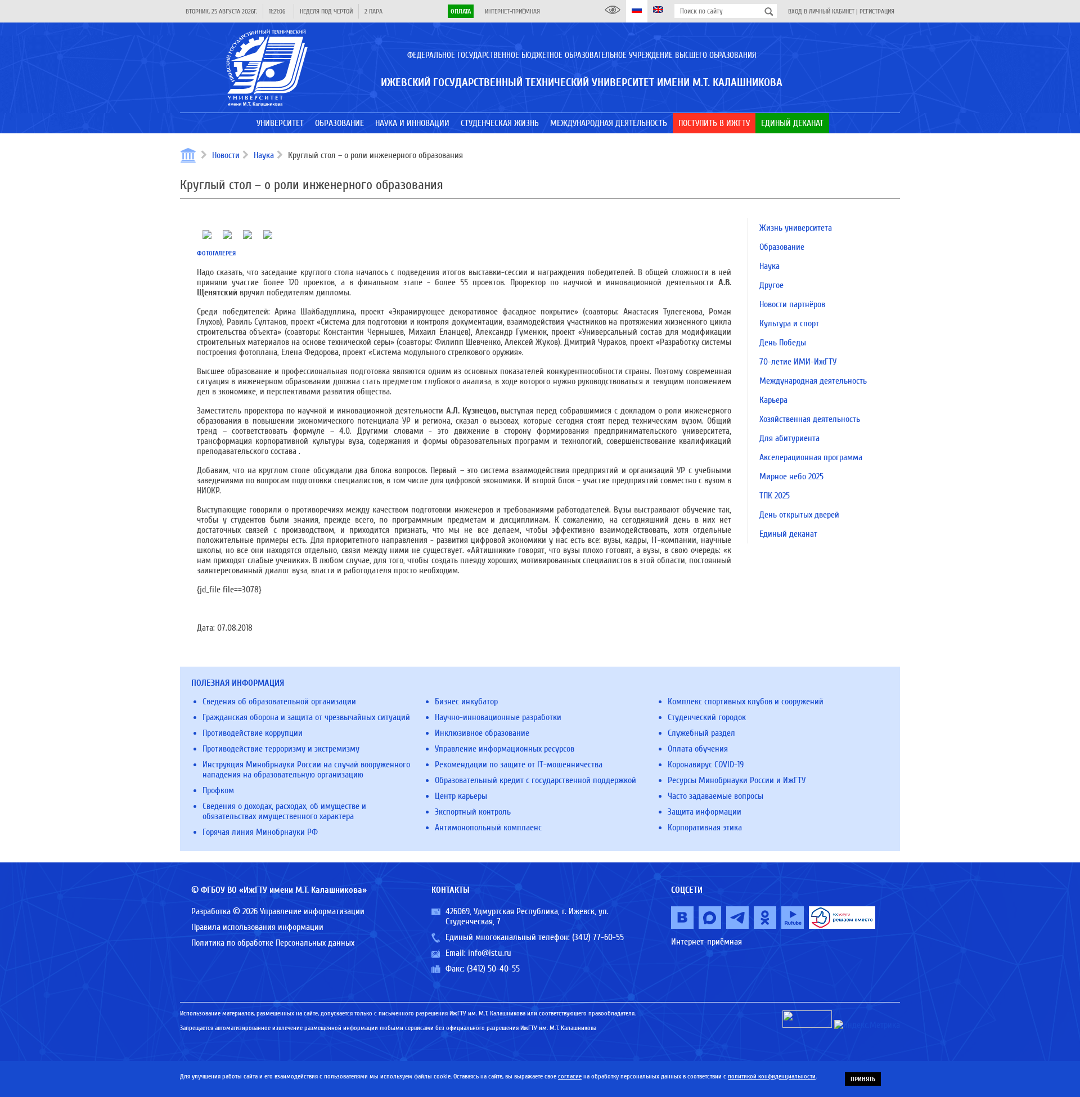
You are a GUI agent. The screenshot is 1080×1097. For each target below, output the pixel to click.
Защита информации (704, 812)
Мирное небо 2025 (791, 476)
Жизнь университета (795, 228)
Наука (264, 155)
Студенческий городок (707, 717)
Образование (781, 247)
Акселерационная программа (810, 457)
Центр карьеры (461, 796)
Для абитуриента (789, 438)
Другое (771, 285)
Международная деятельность (813, 381)
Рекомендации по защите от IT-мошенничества (518, 764)
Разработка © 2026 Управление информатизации (277, 911)
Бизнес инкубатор (466, 701)
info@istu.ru (489, 953)
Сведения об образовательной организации (279, 701)
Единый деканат (788, 534)
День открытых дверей (799, 515)
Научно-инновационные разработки (498, 717)
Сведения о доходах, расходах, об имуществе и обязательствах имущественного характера (284, 811)
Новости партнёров (792, 304)
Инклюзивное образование (482, 733)
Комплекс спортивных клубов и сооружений (746, 701)
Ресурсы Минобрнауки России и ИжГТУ (737, 780)
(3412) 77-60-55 (598, 937)
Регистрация (877, 11)
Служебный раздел (701, 733)
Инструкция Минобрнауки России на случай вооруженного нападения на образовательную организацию (306, 769)
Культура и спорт (789, 323)
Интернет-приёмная (512, 11)
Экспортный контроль (473, 812)
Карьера (773, 400)
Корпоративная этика (705, 827)
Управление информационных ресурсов (504, 749)
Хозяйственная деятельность (809, 419)
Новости (226, 155)
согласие (570, 1076)
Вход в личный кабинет (821, 11)
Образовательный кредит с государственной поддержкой (535, 780)
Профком (218, 790)
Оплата (461, 11)
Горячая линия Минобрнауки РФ (260, 832)
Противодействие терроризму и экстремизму (280, 749)
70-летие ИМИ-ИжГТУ (797, 362)
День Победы (782, 343)
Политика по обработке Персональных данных (272, 943)
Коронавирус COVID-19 (706, 764)
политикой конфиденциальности (772, 1076)
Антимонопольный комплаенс (488, 827)
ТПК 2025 (774, 496)
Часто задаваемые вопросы (715, 796)
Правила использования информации (257, 927)
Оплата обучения (698, 749)
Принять (862, 1079)
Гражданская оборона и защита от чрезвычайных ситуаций (306, 717)
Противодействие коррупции (252, 733)
